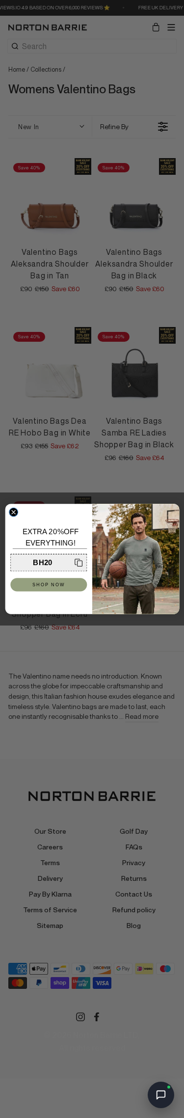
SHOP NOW (48, 584)
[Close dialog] (13, 512)
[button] (48, 562)
